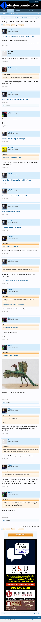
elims (9, 67)
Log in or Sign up (34, 1)
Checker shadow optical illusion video (15, 196)
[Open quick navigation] (38, 17)
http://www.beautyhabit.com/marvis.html (15, 280)
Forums (11, 10)
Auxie (4, 402)
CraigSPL (11, 148)
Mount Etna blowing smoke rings (13, 139)
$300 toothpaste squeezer (11, 211)
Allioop (10, 236)
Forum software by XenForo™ (7, 619)
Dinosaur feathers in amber (11, 227)
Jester (10, 440)
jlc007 (4, 105)
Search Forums (5, 13)
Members (18, 10)
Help (39, 617)
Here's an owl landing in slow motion (15, 99)
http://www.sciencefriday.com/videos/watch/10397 (18, 36)
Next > (22, 25)
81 (18, 25)
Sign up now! (20, 535)
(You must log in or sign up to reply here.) (30, 526)
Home (4, 10)
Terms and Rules (36, 619)
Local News (31, 10)
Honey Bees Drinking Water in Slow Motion (17, 180)
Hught (10, 30)
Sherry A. (11, 112)
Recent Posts (14, 13)
